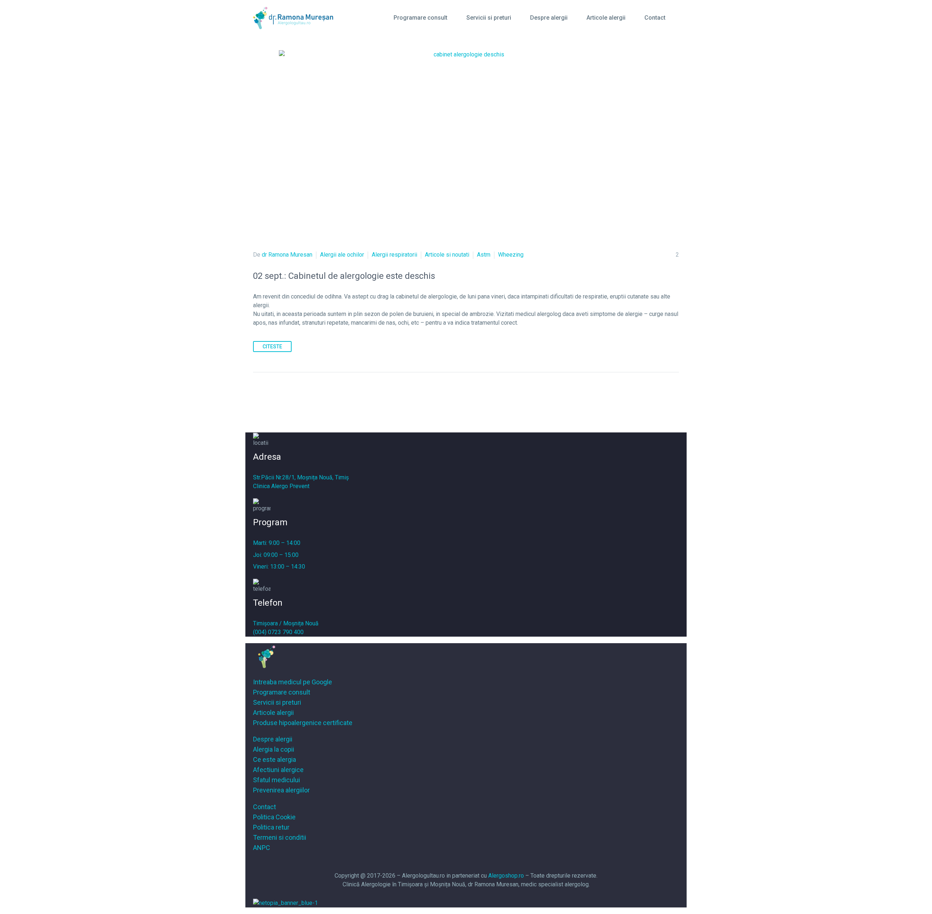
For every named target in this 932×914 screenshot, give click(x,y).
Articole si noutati (447, 254)
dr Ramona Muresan (287, 254)
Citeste (272, 346)
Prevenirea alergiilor (281, 790)
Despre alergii (549, 17)
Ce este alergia (274, 759)
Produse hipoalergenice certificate (302, 723)
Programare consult (420, 17)
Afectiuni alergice (278, 769)
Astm (483, 254)
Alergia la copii (273, 749)
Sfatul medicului (276, 780)
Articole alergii (606, 17)
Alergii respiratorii (394, 254)
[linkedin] (474, 863)
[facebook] (458, 863)
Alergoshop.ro (506, 875)
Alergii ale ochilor (342, 254)
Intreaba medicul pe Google (292, 682)
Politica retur (271, 827)
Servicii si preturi (488, 17)
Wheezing (511, 254)
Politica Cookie (274, 817)
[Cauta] (679, 18)
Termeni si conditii (279, 837)
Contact (655, 17)
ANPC (261, 847)
